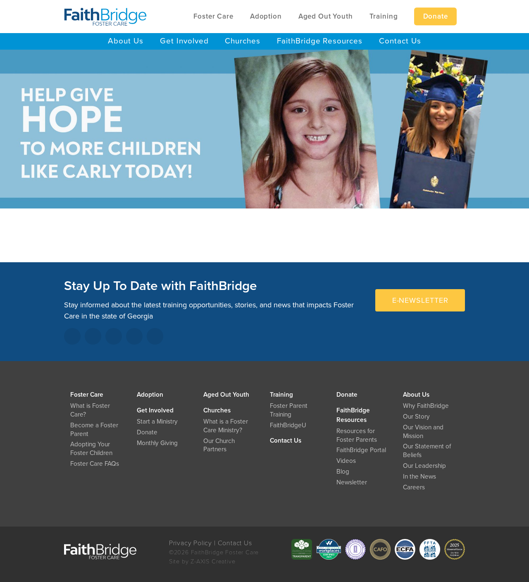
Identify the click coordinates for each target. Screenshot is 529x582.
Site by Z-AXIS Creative (202, 561)
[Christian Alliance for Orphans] (380, 549)
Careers (414, 487)
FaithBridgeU (288, 425)
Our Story (416, 416)
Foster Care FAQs (94, 463)
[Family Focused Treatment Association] (429, 549)
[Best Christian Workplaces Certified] (328, 549)
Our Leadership (424, 465)
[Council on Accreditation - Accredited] (355, 549)
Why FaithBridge (426, 406)
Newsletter (351, 482)
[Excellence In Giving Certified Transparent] (301, 549)
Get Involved (155, 410)
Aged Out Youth (226, 394)
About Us (416, 394)
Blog (342, 471)
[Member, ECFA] (405, 549)
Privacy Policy (190, 543)
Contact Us (285, 440)
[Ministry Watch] (454, 549)
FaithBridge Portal (361, 450)
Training (281, 394)
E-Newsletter (420, 300)
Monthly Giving (157, 443)
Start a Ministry (157, 421)
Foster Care (86, 394)
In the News (419, 476)
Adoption (150, 394)
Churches (217, 410)
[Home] (105, 16)
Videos (346, 461)
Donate (346, 394)
